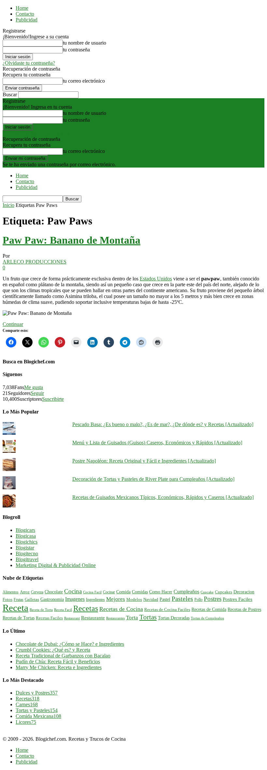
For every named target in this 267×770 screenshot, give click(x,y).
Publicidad (26, 19)
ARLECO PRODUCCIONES (34, 261)
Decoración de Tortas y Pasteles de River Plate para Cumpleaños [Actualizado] (153, 479)
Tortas (148, 617)
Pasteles (182, 598)
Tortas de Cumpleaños (207, 618)
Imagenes (75, 599)
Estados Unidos (156, 278)
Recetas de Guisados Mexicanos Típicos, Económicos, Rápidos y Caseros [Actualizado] (163, 497)
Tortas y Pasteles (37, 710)
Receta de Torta (41, 610)
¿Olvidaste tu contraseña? (29, 63)
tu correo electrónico (84, 81)
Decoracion (243, 591)
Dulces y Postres (37, 693)
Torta (132, 618)
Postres (212, 598)
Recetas (85, 608)
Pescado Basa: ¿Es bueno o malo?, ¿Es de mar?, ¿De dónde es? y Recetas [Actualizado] (162, 424)
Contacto (25, 14)
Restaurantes (115, 618)
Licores (26, 722)
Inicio (8, 205)
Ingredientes (95, 599)
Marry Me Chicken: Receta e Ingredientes (59, 667)
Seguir (37, 393)
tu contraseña (76, 49)
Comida (123, 591)
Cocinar (109, 592)
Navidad (150, 599)
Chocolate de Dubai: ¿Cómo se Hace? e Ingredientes (70, 644)
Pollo (198, 599)
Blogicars (25, 530)
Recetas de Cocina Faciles (167, 609)
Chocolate (54, 591)
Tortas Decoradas (174, 617)
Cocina (73, 591)
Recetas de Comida (208, 609)
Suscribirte (53, 399)
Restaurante (93, 617)
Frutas (18, 599)
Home (22, 8)
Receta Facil (63, 610)
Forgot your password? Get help (36, 133)
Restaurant (72, 618)
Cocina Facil (92, 592)
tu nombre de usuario (84, 43)
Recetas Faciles (49, 617)
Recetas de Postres (244, 609)
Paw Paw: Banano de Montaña (71, 240)
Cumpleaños (186, 591)
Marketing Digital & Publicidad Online (56, 565)
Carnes (27, 704)
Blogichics (26, 542)
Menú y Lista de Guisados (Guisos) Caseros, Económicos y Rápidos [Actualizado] (157, 442)
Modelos (134, 599)
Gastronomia (52, 599)
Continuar (13, 324)
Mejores (115, 599)
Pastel (165, 599)
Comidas (140, 591)
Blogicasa (26, 536)
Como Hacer (160, 591)
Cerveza (37, 592)
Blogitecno (27, 553)
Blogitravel (27, 559)
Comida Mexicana (38, 716)
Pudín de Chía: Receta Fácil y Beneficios (58, 661)
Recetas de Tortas (19, 617)
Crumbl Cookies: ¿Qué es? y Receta (53, 650)
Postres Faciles (237, 599)
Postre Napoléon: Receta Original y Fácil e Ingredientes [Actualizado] (144, 461)
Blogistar (25, 547)
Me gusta (33, 387)
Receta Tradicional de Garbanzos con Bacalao (63, 655)
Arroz (25, 592)
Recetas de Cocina (121, 609)
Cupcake (207, 592)
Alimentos (11, 592)
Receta (15, 607)
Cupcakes (223, 592)
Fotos (7, 599)
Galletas (32, 599)
